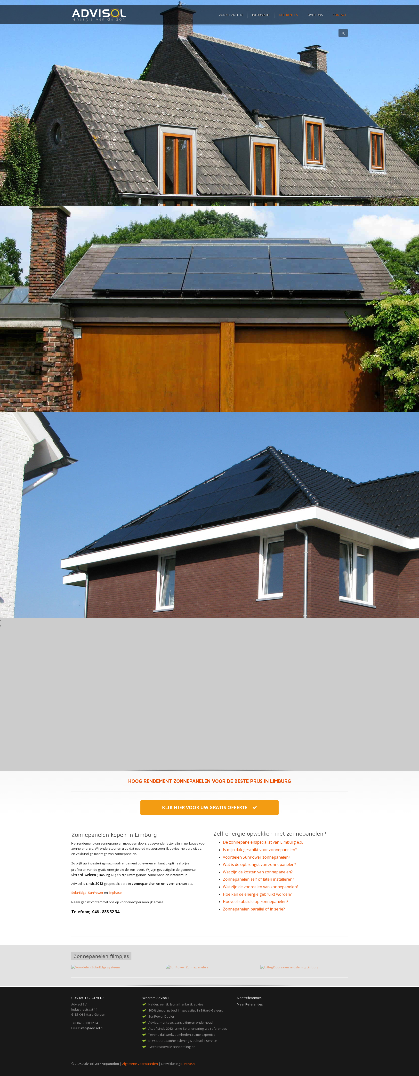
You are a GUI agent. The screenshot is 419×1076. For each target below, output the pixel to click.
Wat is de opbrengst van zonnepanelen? (259, 864)
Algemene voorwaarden (140, 1063)
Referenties (288, 15)
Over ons (315, 15)
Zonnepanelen (230, 15)
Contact (339, 15)
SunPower (95, 892)
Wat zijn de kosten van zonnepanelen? (258, 872)
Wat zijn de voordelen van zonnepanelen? (260, 886)
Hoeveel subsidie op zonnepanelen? (255, 901)
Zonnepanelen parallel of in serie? (254, 909)
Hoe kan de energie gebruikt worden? (257, 894)
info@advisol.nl (92, 1028)
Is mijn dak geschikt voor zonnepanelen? (260, 849)
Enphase (115, 892)
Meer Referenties (250, 1004)
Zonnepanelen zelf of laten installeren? (258, 879)
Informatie (261, 15)
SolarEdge (79, 892)
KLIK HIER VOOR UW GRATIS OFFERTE (207, 807)
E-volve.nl (188, 1063)
